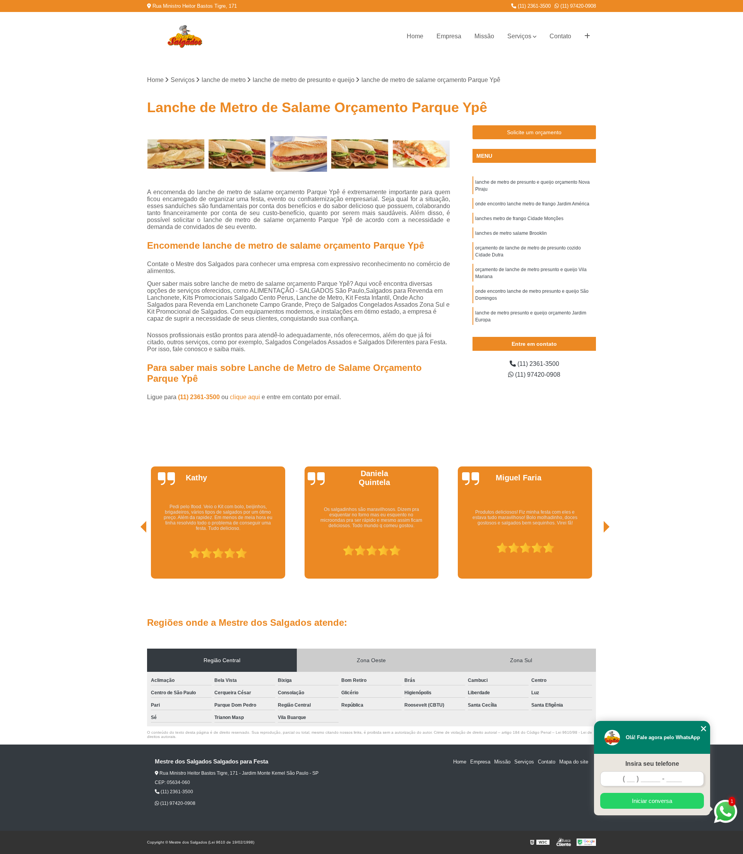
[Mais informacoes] (587, 36)
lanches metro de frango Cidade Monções (519, 218)
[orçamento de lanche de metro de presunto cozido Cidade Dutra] (421, 154)
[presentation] (132, 556)
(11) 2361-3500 (533, 6)
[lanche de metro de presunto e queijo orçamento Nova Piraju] (237, 154)
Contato (560, 36)
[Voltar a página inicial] (184, 36)
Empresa (449, 36)
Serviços (519, 36)
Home (415, 36)
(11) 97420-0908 (577, 6)
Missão (484, 36)
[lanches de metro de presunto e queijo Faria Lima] (298, 154)
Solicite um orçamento (534, 132)
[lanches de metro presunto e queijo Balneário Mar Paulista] (176, 154)
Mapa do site (573, 762)
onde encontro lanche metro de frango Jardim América (532, 204)
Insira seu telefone (652, 763)
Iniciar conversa (652, 801)
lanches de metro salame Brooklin (511, 233)
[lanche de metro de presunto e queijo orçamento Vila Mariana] (360, 154)
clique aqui (245, 397)
